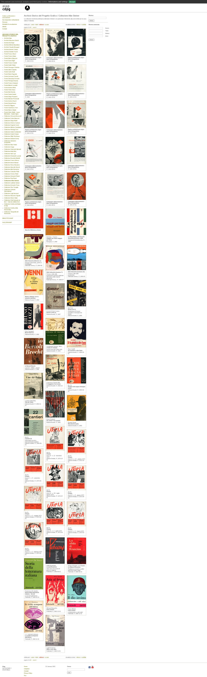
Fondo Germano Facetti (11, 76)
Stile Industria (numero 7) (54, 272)
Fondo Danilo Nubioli (10, 94)
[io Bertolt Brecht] (33, 364)
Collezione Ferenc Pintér (11, 174)
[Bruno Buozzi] (33, 329)
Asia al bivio (50, 609)
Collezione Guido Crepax (11, 134)
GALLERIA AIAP (7, 222)
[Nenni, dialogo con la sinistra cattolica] (33, 294)
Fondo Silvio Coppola (10, 69)
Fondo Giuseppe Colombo (11, 67)
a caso (47, 24)
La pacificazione (51, 567)
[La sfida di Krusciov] (76, 563)
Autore (107, 28)
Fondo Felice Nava (9, 89)
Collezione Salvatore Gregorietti (10, 141)
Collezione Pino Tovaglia (11, 187)
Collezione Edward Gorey (11, 138)
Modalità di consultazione (9, 24)
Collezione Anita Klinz (10, 151)
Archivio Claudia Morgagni (11, 47)
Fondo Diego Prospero (10, 96)
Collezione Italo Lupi (10, 153)
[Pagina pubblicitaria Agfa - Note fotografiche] (33, 55)
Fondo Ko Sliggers (9, 105)
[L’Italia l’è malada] (55, 344)
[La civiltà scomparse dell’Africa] (33, 632)
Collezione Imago (9, 147)
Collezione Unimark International (9, 190)
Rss (25, 675)
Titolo (106, 30)
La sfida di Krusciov (74, 567)
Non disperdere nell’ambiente (10, 20)
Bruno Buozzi (29, 332)
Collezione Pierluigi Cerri (11, 129)
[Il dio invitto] (76, 606)
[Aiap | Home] (27, 11)
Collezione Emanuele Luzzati (12, 156)
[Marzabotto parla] (76, 420)
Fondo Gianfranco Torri (11, 107)
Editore (107, 33)
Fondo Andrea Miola (10, 87)
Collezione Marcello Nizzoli (12, 167)
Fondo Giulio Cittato (10, 65)
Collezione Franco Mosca (11, 160)
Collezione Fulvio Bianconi (11, 118)
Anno (106, 36)
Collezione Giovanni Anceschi (12, 116)
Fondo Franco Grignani (11, 83)
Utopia (27, 476)
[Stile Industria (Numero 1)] (33, 258)
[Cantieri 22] (33, 435)
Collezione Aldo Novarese (11, 169)
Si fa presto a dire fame (75, 350)
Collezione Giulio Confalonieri (12, 132)
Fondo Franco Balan (10, 56)
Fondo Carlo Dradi (9, 72)
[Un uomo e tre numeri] (55, 417)
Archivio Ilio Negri (9, 42)
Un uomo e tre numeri (53, 420)
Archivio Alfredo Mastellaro (12, 45)
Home (25, 666)
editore (41, 24)
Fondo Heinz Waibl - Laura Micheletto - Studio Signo (12, 113)
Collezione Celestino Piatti (11, 171)
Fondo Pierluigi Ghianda (11, 80)
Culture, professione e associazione (8, 16)
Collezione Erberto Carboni (12, 123)
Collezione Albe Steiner (11, 180)
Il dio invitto (71, 610)
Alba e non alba (51, 649)
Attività (4, 26)
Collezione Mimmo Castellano (12, 127)
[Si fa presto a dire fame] (76, 347)
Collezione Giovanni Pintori (12, 176)
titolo (36, 24)
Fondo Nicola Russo (10, 103)
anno (32, 24)
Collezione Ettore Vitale (10, 198)
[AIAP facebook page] (90, 668)
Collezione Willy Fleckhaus (12, 136)
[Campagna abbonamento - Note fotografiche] (33, 91)
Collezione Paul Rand (10, 178)
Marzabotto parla (73, 424)
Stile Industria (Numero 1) (33, 261)
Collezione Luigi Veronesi (11, 193)
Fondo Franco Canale (10, 63)
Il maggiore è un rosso (53, 384)
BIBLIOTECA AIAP (7, 218)
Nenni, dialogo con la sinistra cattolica (31, 297)
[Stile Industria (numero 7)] (55, 270)
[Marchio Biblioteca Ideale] (33, 228)
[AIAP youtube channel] (93, 668)
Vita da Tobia (29, 402)
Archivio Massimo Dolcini (11, 40)
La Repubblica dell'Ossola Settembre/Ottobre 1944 (76, 237)
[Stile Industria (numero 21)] (76, 269)
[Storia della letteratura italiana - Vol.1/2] (33, 589)
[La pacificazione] (55, 563)
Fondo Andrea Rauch (10, 101)
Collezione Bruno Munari (11, 162)
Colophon (26, 668)
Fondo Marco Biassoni (10, 58)
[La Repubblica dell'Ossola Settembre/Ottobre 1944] (76, 234)
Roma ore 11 (72, 309)
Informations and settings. (58, 2)
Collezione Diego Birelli (10, 120)
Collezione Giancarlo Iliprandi (12, 149)
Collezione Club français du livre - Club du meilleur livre (12, 201)
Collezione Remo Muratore (12, 165)
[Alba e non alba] (55, 645)
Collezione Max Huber (10, 144)
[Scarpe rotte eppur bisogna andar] (76, 383)
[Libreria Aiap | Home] (13, 8)
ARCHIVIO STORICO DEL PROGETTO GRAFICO (10, 35)
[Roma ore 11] (76, 306)
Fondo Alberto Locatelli (10, 85)
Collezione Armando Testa (11, 185)
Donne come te (51, 312)
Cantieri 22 (28, 438)
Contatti (4, 29)
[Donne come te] (55, 309)
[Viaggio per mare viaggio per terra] (55, 234)
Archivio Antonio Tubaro (11, 49)
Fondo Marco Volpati (10, 110)
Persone (4, 22)
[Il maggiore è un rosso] (55, 380)
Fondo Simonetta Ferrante (11, 78)
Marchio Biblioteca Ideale (33, 230)
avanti (34, 27)
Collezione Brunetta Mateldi (12, 158)
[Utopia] (33, 472)
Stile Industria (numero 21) (76, 271)
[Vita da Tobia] (33, 398)
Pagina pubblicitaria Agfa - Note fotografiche (33, 58)
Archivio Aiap (8, 38)
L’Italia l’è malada (51, 347)
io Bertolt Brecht (30, 366)
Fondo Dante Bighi (9, 60)
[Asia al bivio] (55, 606)
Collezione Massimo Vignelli (12, 195)
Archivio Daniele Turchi (11, 51)
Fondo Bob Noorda (9, 92)
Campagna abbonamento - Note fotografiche (33, 94)
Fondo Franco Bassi (10, 54)
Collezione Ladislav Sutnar (12, 183)
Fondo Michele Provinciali (11, 98)
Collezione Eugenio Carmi (11, 125)
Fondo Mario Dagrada (10, 74)
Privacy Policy (28, 673)
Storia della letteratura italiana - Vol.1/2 (32, 593)
